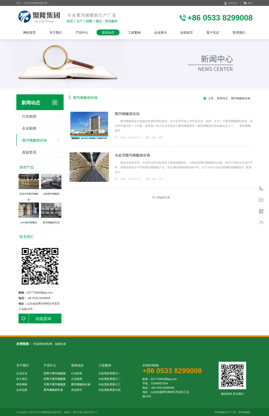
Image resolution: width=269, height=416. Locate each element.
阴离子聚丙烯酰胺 (55, 373)
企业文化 (21, 373)
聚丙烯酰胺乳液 (53, 389)
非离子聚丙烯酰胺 (55, 384)
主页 (211, 98)
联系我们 (233, 3)
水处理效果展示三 (109, 384)
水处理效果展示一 (109, 373)
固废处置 (60, 344)
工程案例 (134, 32)
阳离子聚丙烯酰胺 (55, 378)
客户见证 (213, 32)
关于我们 (55, 32)
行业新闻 (29, 116)
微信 (250, 3)
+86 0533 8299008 (261, 189)
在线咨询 (43, 318)
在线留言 (186, 32)
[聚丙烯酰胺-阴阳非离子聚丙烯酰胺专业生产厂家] (67, 18)
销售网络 (21, 384)
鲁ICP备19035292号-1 (85, 412)
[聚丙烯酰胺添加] (89, 125)
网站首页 (29, 32)
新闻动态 (108, 32)
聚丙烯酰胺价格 (34, 140)
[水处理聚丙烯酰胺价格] (89, 167)
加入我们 (21, 378)
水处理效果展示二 (109, 378)
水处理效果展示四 (109, 389)
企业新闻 (29, 128)
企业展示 (160, 32)
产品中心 (82, 32)
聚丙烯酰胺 (244, 412)
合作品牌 (21, 389)
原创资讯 (29, 152)
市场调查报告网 (42, 344)
